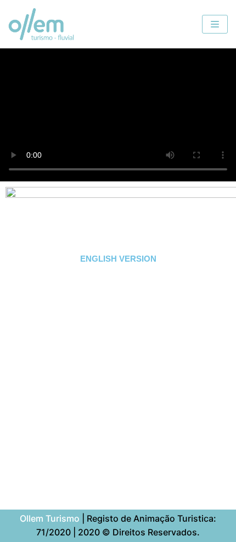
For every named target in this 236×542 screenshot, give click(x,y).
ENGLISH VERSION (118, 258)
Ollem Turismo (50, 518)
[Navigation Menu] (215, 24)
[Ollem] (41, 24)
